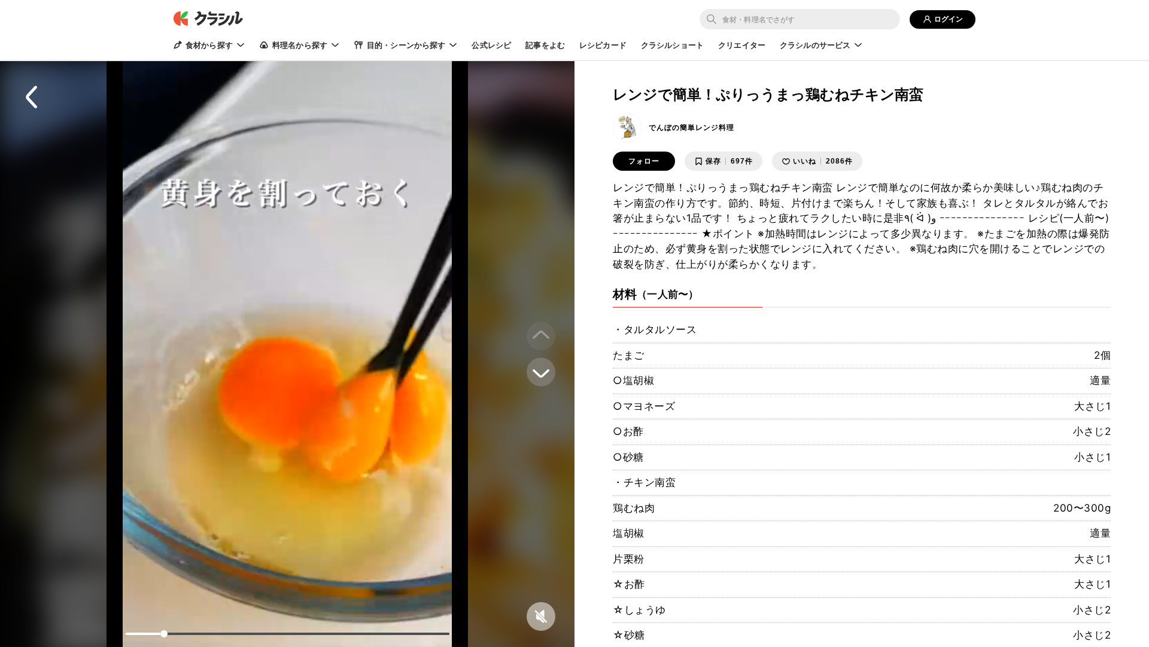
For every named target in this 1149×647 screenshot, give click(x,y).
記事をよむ (545, 45)
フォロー (643, 161)
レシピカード (603, 45)
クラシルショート (672, 45)
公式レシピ (491, 45)
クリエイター (741, 45)
